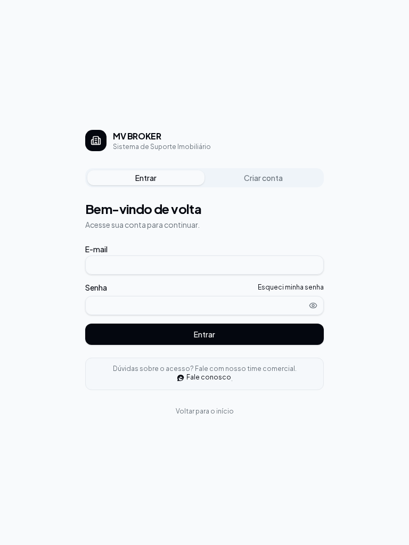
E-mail (96, 249)
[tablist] (204, 177)
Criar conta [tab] (263, 178)
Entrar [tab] (146, 178)
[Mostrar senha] (313, 305)
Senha (96, 287)
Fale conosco (208, 377)
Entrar (204, 334)
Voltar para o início (205, 411)
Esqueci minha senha (291, 287)
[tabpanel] (204, 272)
